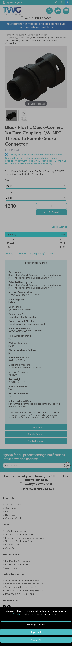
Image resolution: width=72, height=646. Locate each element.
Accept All (36, 639)
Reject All (36, 632)
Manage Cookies (36, 624)
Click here (18, 614)
